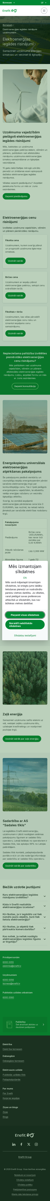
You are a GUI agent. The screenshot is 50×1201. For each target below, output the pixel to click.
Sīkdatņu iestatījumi (25, 635)
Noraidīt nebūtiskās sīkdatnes (20, 624)
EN (25, 577)
